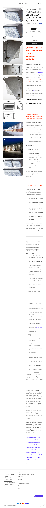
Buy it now (34, 43)
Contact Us (28, 100)
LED (34, 90)
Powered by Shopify (13, 505)
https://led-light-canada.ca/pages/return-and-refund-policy (24, 478)
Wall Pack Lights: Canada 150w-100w (33, 437)
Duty (32, 104)
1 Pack (38, 31)
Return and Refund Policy (10, 482)
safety (35, 250)
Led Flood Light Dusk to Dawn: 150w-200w (34, 454)
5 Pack (33, 29)
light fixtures (40, 72)
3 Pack (28, 31)
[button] (2, 3)
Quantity (27, 34)
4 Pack (38, 29)
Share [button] (28, 463)
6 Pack (29, 29)
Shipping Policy (8, 477)
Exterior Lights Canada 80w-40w (32, 439)
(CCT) (37, 327)
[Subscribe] (21, 496)
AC (36, 303)
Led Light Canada (7, 505)
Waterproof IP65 (39, 316)
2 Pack (33, 31)
